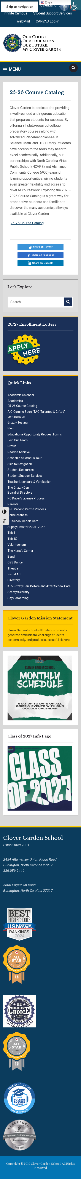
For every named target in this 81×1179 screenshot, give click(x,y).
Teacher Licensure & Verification (29, 481)
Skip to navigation (19, 7)
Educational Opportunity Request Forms (35, 434)
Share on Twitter (42, 246)
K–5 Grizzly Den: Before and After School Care (39, 586)
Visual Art (14, 574)
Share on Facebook (43, 255)
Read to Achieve (19, 452)
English (49, 2)
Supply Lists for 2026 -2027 (26, 527)
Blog (11, 428)
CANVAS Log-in (47, 21)
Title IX (12, 539)
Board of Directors (20, 492)
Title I (11, 532)
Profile (12, 446)
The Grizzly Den (18, 487)
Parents (13, 504)
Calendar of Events (54, 5)
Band (11, 556)
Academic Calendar (21, 395)
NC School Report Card (23, 521)
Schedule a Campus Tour (25, 458)
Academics (15, 401)
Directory (14, 580)
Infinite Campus (15, 13)
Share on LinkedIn (42, 263)
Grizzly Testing (18, 422)
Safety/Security (18, 592)
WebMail (23, 21)
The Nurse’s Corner (20, 550)
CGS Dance (15, 562)
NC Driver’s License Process (26, 498)
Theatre (13, 568)
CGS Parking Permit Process (27, 509)
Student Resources (21, 470)
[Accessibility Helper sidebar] (76, 5)
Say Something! (18, 598)
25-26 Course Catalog (22, 406)
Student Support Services (52, 13)
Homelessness (18, 515)
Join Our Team (18, 440)
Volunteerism (17, 544)
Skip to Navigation (20, 464)
